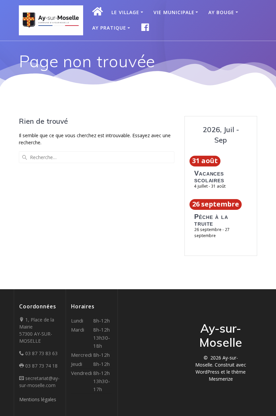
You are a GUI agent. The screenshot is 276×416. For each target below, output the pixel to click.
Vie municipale (174, 12)
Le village (125, 12)
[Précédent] (195, 135)
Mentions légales (37, 399)
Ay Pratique (109, 28)
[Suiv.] (246, 135)
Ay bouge (221, 12)
